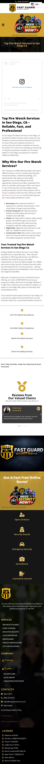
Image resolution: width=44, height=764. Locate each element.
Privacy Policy (6, 716)
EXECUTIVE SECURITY (11, 632)
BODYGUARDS (8, 639)
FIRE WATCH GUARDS (11, 625)
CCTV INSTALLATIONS (11, 646)
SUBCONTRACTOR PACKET (14, 681)
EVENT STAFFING (9, 628)
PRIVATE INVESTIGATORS (12, 643)
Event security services (14, 195)
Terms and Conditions (9, 721)
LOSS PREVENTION (10, 635)
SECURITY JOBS (9, 674)
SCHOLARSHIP (9, 677)
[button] (3, 25)
